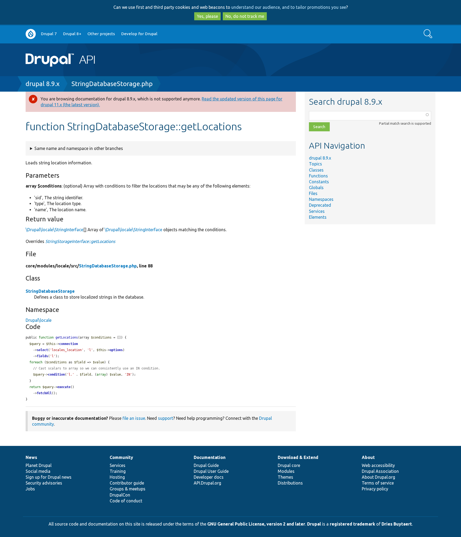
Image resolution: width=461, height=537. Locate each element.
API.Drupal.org (207, 483)
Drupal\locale (38, 320)
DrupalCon (120, 495)
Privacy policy (375, 488)
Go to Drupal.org (31, 34)
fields (42, 356)
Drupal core (289, 465)
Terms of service (378, 483)
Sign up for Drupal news (48, 477)
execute (63, 387)
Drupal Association (380, 471)
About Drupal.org (378, 477)
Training (118, 471)
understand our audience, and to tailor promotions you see (288, 7)
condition (56, 374)
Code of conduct (126, 500)
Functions (318, 175)
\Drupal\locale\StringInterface (54, 229)
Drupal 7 (49, 33)
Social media (38, 471)
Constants (319, 181)
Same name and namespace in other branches (78, 148)
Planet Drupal (38, 465)
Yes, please (207, 16)
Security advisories (44, 483)
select (42, 350)
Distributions (290, 483)
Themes (285, 477)
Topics (315, 163)
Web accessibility (378, 465)
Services (317, 211)
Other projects (101, 33)
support (165, 418)
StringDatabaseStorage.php (112, 83)
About (368, 457)
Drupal (314, 524)
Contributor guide (127, 483)
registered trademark (352, 524)
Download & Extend (298, 457)
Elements (318, 217)
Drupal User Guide (211, 471)
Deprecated (320, 205)
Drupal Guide (206, 465)
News (31, 457)
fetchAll (44, 393)
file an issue (133, 418)
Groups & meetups (127, 488)
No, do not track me (244, 16)
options (116, 350)
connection (68, 344)
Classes (316, 170)
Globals (316, 187)
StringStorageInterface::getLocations (80, 241)
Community (121, 457)
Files (313, 193)
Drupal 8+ (72, 33)
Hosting (117, 477)
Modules (286, 471)
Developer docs (209, 477)
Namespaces (321, 199)
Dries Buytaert (396, 524)
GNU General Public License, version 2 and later (256, 524)
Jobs (30, 488)
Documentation (209, 457)
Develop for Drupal (139, 33)
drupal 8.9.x (42, 83)
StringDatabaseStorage (50, 291)
